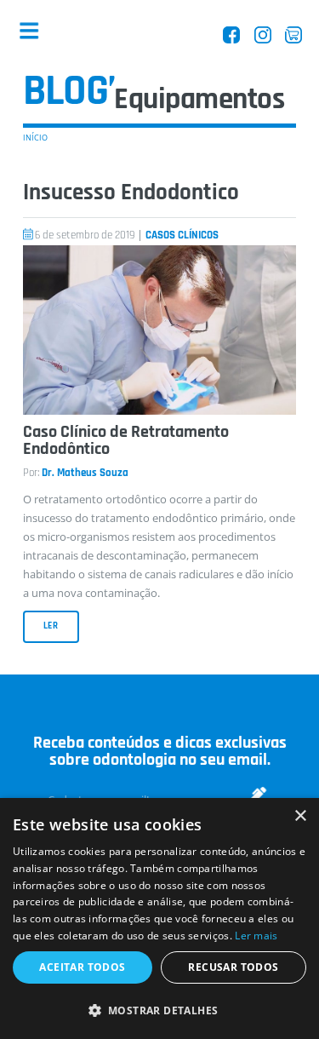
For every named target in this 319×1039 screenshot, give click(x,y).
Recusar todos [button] (233, 967)
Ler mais (256, 935)
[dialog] (159, 918)
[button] (159, 1010)
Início (35, 137)
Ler (51, 626)
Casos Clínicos (182, 235)
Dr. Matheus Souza (85, 473)
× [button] (299, 816)
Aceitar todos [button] (82, 967)
